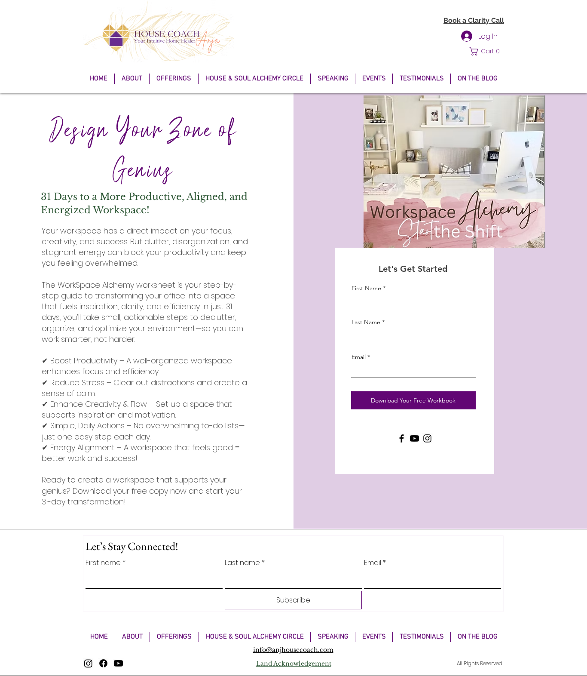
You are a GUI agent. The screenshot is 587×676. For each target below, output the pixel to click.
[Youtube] (414, 438)
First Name (366, 288)
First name (105, 563)
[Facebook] (401, 438)
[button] (486, 51)
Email (359, 357)
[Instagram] (427, 438)
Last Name (366, 322)
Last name (245, 563)
